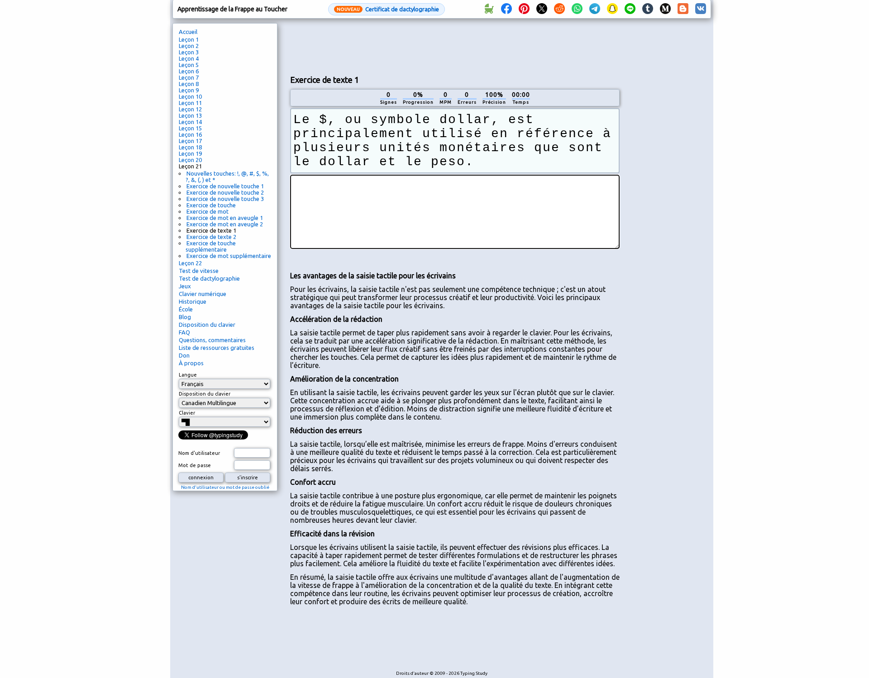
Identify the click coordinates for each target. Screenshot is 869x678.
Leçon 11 (190, 103)
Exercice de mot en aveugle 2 (224, 224)
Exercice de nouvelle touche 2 (225, 192)
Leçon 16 (190, 134)
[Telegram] (594, 9)
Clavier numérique (202, 294)
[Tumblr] (647, 9)
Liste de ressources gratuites (216, 347)
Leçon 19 (190, 153)
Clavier (187, 412)
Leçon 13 (190, 115)
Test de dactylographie (209, 278)
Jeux (185, 286)
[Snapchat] (612, 9)
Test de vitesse (199, 270)
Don (184, 355)
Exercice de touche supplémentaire (211, 246)
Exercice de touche (211, 205)
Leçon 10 (190, 96)
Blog (185, 317)
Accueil (188, 32)
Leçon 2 (189, 46)
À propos (191, 363)
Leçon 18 (190, 147)
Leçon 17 (190, 141)
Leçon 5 (189, 65)
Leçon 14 (190, 122)
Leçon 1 (189, 39)
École (186, 309)
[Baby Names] (488, 9)
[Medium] (665, 9)
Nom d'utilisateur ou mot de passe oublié (225, 487)
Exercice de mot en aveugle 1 (224, 218)
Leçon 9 (189, 90)
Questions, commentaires (212, 340)
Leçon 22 (190, 263)
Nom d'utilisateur (199, 453)
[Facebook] (506, 9)
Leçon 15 (190, 128)
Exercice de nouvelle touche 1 (225, 186)
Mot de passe (194, 465)
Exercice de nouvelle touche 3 (225, 199)
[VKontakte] (700, 9)
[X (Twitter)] (541, 9)
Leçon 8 (189, 84)
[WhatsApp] (577, 9)
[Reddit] (559, 9)
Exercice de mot (207, 211)
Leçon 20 (190, 160)
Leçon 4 (189, 58)
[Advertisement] (455, 45)
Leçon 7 (189, 77)
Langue (188, 374)
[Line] (630, 9)
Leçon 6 (189, 71)
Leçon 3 (189, 52)
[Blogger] (683, 9)
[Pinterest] (524, 9)
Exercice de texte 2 (211, 237)
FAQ (184, 332)
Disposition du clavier (207, 324)
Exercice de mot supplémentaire (228, 256)
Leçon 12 (190, 109)
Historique (192, 301)
